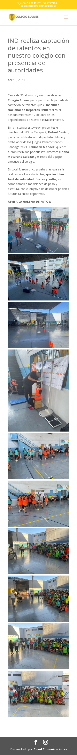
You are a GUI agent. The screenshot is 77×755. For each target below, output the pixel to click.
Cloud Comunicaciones (50, 749)
